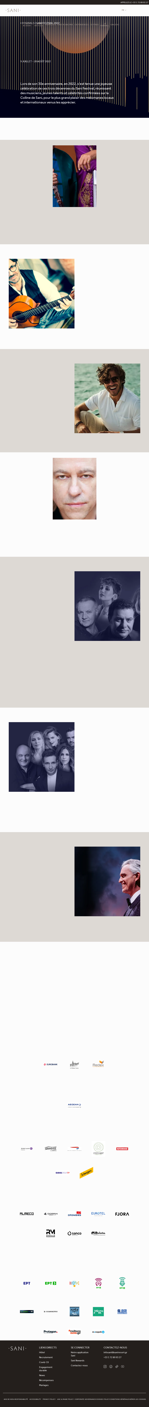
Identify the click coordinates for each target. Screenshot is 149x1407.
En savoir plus (110, 224)
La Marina (104, 25)
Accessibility (35, 1399)
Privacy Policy (49, 1399)
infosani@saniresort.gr (115, 1353)
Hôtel (42, 1353)
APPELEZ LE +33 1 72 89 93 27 (134, 3)
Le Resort (27, 25)
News (42, 1376)
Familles (51, 25)
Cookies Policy (103, 1399)
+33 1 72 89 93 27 (112, 1358)
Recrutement (46, 1358)
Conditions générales (120, 1399)
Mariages (44, 1385)
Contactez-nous (79, 1366)
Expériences (82, 25)
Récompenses (46, 1380)
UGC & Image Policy (65, 1399)
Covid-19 (44, 1362)
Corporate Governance (85, 1399)
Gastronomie (65, 25)
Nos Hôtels (38, 25)
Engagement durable (45, 1369)
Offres (95, 25)
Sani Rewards (77, 1361)
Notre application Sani (79, 1354)
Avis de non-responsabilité (16, 1399)
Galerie (115, 25)
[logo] (13, 10)
